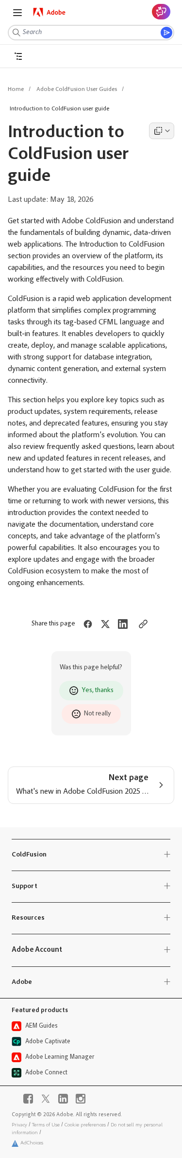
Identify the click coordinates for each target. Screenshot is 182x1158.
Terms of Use (46, 1125)
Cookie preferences (85, 1125)
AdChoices (31, 1143)
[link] (49, 12)
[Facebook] (28, 1099)
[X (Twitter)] (45, 1099)
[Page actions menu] (161, 131)
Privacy (19, 1125)
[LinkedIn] (63, 1099)
